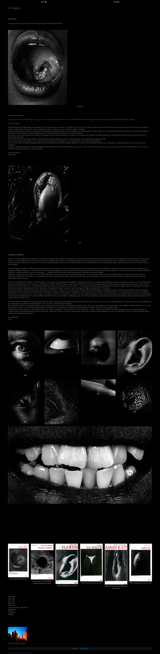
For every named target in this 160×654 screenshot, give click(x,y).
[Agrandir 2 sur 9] (77, 332)
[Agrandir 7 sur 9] (113, 381)
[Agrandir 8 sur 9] (150, 381)
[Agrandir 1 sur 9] (40, 332)
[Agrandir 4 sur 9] (150, 332)
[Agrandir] (51, 546)
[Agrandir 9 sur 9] (150, 428)
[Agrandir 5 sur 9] (40, 381)
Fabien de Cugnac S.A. (17, 643)
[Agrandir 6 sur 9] (77, 381)
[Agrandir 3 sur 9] (113, 332)
